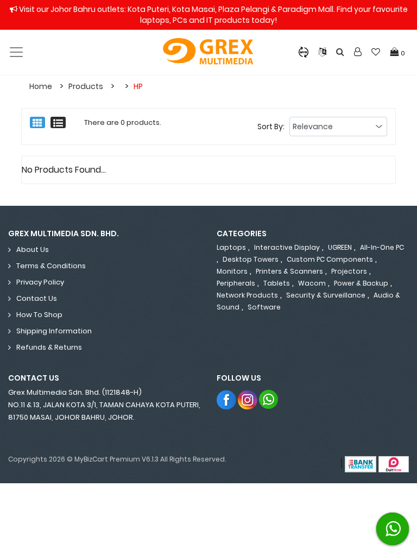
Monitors (232, 271)
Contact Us (36, 298)
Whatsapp (269, 399)
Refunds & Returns (49, 347)
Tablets (276, 283)
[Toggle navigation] (16, 52)
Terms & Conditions (51, 266)
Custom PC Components (330, 259)
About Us (32, 249)
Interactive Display (287, 247)
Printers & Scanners (289, 271)
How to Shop (39, 314)
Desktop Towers (251, 259)
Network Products (247, 295)
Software (264, 307)
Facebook (227, 399)
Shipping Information (54, 331)
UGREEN (340, 247)
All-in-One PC (382, 247)
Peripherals (236, 283)
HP (138, 86)
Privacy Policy (40, 282)
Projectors (349, 271)
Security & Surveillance (325, 295)
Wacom (312, 283)
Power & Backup (361, 283)
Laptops (231, 247)
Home (40, 86)
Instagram (248, 399)
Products (85, 86)
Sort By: (271, 126)
